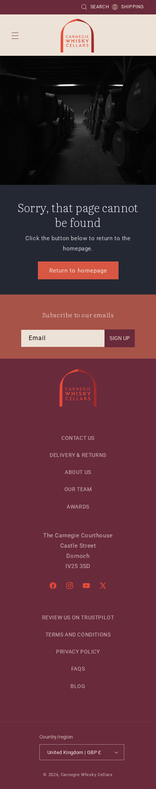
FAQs (78, 669)
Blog (77, 686)
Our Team (78, 489)
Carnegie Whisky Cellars (87, 774)
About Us (78, 472)
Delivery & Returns (78, 455)
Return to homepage (78, 270)
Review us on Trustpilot (78, 617)
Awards (78, 507)
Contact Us (78, 438)
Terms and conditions (78, 635)
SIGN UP (119, 338)
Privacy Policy (78, 652)
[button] (15, 35)
